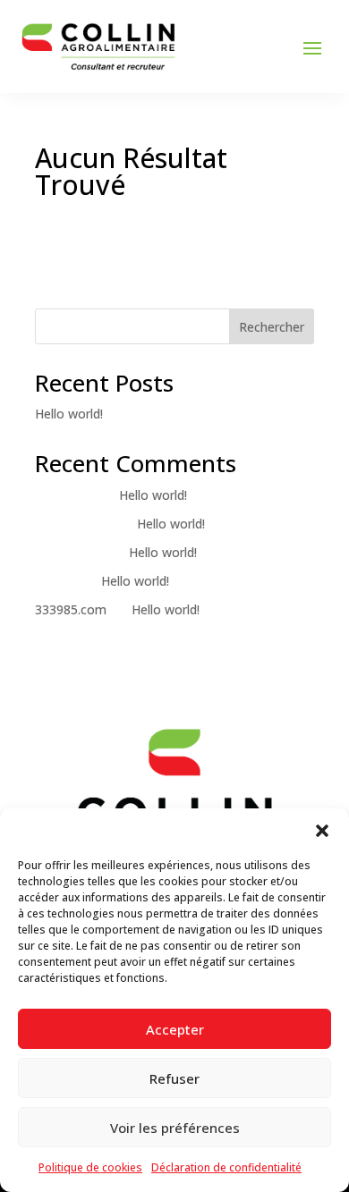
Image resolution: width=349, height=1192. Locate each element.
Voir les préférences (175, 1128)
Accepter (175, 1029)
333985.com (70, 609)
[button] (322, 831)
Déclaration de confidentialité (226, 1167)
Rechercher (271, 326)
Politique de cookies (90, 1167)
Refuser (174, 1078)
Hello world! (69, 413)
